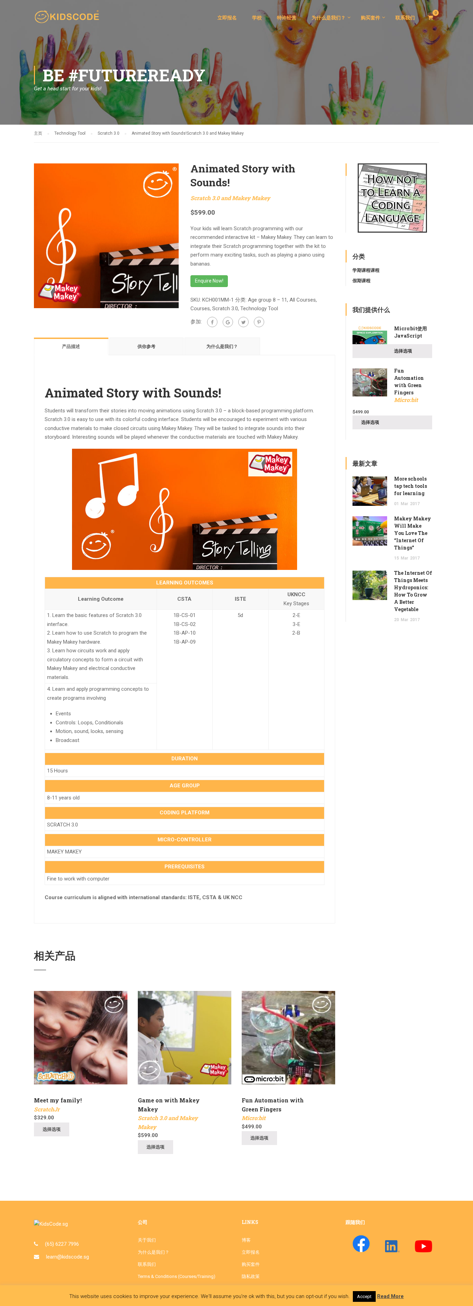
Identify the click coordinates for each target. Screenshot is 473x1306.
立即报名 (227, 17)
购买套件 (370, 17)
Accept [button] (364, 1296)
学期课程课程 (366, 270)
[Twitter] (243, 322)
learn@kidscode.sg (67, 1257)
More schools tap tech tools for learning (410, 486)
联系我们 (405, 17)
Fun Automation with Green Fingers (273, 1109)
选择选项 (52, 1129)
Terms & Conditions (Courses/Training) (176, 1276)
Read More (390, 1296)
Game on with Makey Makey (169, 1113)
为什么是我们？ (329, 17)
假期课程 (361, 280)
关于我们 (147, 1240)
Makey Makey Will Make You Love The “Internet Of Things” (412, 533)
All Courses (302, 300)
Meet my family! (58, 1105)
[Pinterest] (259, 322)
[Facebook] (212, 322)
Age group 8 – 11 (267, 300)
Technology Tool (70, 133)
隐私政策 (251, 1276)
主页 (38, 133)
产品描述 (71, 346)
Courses (200, 308)
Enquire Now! (209, 281)
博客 (246, 1240)
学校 (257, 17)
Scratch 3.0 (108, 133)
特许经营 (286, 17)
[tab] (71, 346)
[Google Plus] (228, 322)
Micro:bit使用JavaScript (410, 332)
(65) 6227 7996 (62, 1244)
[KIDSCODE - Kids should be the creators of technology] (68, 21)
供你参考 (146, 346)
